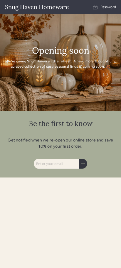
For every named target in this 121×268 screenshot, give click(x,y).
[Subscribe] (83, 164)
